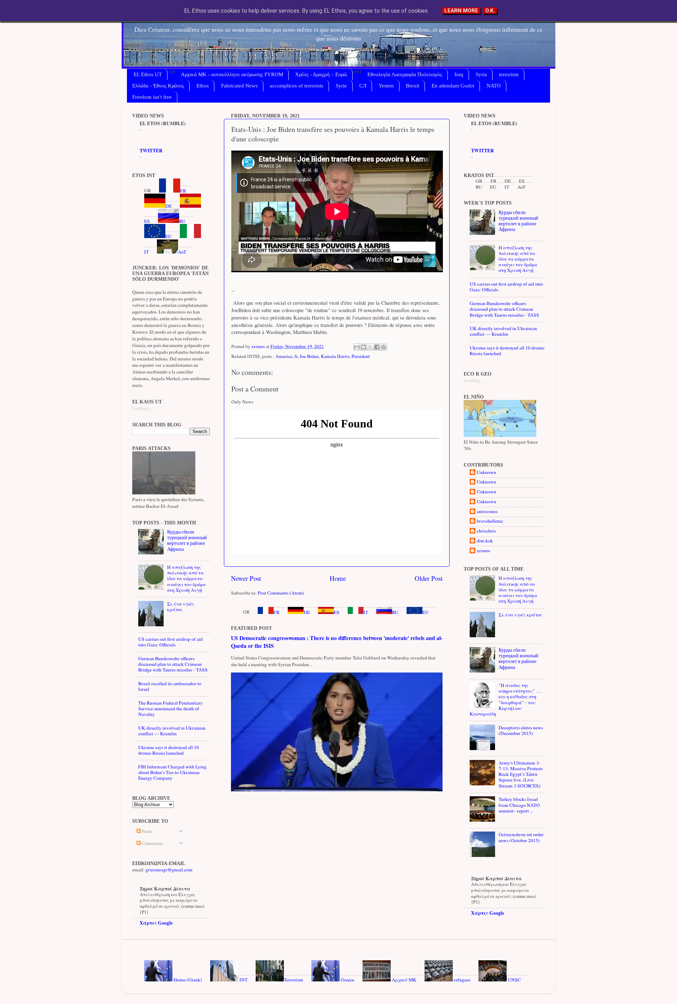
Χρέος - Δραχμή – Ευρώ (321, 74)
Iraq (459, 74)
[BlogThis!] (363, 347)
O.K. (490, 10)
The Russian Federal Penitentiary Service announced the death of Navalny (170, 708)
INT (243, 979)
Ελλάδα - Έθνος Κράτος (158, 86)
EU (425, 612)
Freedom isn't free (152, 97)
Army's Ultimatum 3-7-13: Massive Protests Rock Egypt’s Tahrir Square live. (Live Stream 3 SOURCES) (521, 774)
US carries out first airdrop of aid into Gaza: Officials (170, 642)
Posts (146, 831)
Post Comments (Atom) (281, 593)
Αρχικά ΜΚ (403, 979)
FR (277, 612)
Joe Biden (309, 356)
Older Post (429, 578)
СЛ (362, 86)
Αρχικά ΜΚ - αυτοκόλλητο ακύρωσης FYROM (232, 74)
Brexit (412, 86)
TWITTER (151, 150)
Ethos (202, 86)
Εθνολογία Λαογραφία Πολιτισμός (404, 74)
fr (296, 356)
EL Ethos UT (148, 74)
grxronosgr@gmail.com (169, 869)
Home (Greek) (187, 979)
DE (307, 612)
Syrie (341, 86)
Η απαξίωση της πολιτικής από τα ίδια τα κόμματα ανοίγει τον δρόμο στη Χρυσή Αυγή (186, 578)
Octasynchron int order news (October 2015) (521, 837)
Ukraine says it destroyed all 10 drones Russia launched (168, 750)
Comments (152, 843)
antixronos (487, 512)
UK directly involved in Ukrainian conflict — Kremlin (172, 731)
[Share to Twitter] (370, 347)
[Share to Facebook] (376, 347)
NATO (494, 86)
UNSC (514, 979)
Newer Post (246, 578)
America (283, 356)
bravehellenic (490, 521)
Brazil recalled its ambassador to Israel (169, 686)
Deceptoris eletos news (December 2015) (521, 730)
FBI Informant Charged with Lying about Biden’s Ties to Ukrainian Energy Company (172, 772)
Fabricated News (239, 86)
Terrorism (293, 979)
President (361, 356)
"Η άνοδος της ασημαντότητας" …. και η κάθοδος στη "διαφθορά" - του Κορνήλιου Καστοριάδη (506, 699)
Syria (481, 74)
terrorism (509, 74)
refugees (461, 979)
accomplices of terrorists (296, 86)
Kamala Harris (335, 356)
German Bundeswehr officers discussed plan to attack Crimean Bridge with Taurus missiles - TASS (173, 664)
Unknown (486, 472)
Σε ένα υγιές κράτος (180, 607)
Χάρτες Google (156, 922)
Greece (347, 979)
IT (366, 612)
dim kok (485, 541)
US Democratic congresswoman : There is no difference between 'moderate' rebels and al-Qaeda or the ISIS (337, 642)
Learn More (461, 10)
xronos (483, 551)
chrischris (486, 531)
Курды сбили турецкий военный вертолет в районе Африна (187, 540)
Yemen (386, 86)
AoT (182, 252)
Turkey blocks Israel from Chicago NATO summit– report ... (519, 805)
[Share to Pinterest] (383, 347)
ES (337, 612)
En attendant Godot (453, 86)
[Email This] (356, 347)
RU (395, 612)
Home (338, 578)
